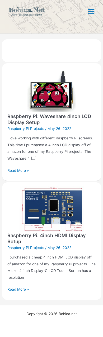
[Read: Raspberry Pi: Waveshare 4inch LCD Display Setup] (51, 90)
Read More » (18, 170)
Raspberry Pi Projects (25, 128)
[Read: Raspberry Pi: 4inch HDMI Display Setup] (51, 209)
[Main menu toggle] (91, 11)
